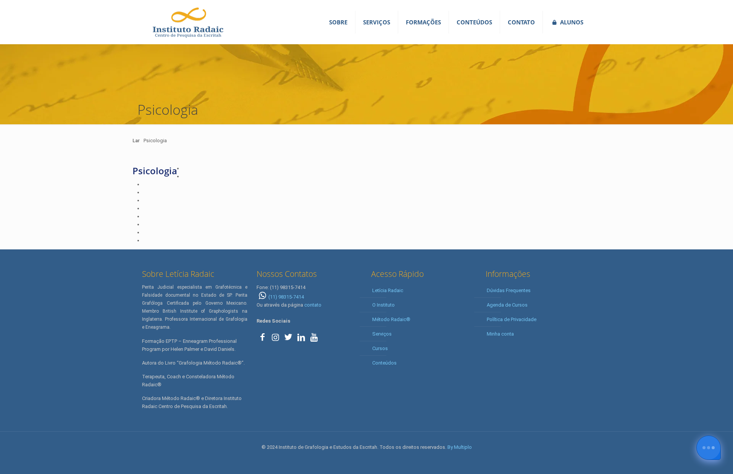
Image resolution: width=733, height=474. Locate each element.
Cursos (380, 348)
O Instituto (383, 305)
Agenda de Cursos (507, 305)
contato (312, 305)
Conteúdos (384, 363)
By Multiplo (459, 447)
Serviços (382, 334)
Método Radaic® (391, 319)
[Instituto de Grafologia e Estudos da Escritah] (188, 22)
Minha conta (500, 334)
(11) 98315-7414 (286, 297)
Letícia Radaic (387, 290)
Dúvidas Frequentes (509, 290)
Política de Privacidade (511, 319)
